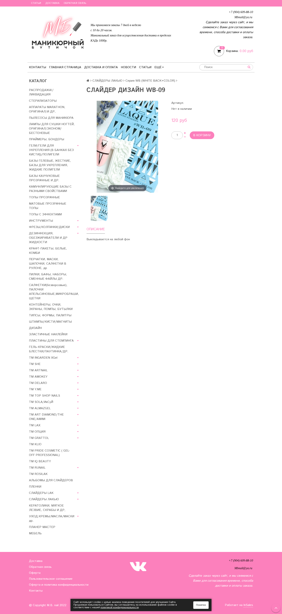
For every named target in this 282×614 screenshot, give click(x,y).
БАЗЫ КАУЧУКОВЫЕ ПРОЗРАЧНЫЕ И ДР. (44, 178)
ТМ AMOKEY (38, 377)
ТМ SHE (34, 364)
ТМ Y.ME (35, 389)
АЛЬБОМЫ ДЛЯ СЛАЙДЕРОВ (51, 480)
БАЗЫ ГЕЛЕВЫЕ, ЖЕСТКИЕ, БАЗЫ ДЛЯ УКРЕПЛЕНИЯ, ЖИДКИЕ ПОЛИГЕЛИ (50, 165)
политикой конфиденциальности (120, 607)
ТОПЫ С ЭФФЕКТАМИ (45, 214)
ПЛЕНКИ (35, 486)
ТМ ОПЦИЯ (37, 432)
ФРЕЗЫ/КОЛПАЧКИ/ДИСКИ (49, 227)
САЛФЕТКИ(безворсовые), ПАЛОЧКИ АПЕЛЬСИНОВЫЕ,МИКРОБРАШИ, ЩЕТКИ (54, 292)
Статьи (36, 3)
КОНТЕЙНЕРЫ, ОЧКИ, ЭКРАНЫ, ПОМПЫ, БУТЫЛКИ (51, 306)
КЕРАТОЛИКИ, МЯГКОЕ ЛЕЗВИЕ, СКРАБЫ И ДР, (47, 507)
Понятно (201, 605)
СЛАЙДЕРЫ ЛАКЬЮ (107, 81)
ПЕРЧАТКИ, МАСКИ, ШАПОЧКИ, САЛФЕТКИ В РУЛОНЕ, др (47, 263)
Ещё (158, 67)
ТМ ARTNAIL (38, 370)
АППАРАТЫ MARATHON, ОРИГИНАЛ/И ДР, (47, 109)
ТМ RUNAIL (37, 468)
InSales (248, 605)
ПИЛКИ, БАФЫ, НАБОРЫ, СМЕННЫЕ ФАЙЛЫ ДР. (48, 276)
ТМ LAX (34, 425)
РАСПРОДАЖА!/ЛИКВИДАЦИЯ (41, 92)
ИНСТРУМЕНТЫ (41, 221)
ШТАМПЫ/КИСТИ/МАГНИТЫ (50, 322)
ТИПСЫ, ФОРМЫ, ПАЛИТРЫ (50, 315)
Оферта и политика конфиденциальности (58, 585)
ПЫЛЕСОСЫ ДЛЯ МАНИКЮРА (51, 118)
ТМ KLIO (35, 444)
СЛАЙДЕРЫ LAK (41, 493)
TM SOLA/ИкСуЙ (41, 402)
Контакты (37, 67)
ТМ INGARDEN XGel (43, 358)
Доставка (52, 3)
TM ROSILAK (38, 474)
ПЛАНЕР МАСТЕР (42, 527)
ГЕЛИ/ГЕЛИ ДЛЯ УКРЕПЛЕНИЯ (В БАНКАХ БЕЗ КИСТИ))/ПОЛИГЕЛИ (51, 150)
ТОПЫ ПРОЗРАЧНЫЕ (44, 197)
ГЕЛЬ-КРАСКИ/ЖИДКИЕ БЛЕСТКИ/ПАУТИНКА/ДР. (48, 349)
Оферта (34, 573)
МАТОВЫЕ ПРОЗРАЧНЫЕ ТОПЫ (47, 206)
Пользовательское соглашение (51, 579)
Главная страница (65, 67)
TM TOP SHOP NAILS (44, 395)
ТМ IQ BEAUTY (40, 461)
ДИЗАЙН (35, 328)
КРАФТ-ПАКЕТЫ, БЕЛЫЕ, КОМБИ (48, 250)
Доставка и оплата (101, 67)
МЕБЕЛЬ (35, 533)
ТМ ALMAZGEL (40, 408)
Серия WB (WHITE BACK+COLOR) (150, 81)
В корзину (202, 135)
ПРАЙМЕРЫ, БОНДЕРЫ (46, 139)
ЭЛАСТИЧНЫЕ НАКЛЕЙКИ (48, 334)
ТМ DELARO (38, 383)
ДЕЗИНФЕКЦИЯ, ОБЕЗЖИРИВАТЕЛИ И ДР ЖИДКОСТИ (48, 237)
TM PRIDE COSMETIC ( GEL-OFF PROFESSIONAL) (49, 452)
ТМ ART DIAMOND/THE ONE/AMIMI (46, 416)
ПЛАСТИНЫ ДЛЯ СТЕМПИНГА (51, 341)
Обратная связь (75, 3)
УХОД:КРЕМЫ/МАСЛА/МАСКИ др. (51, 518)
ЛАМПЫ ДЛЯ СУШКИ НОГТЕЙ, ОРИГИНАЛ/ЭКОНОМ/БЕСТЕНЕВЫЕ (52, 128)
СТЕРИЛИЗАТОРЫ (43, 101)
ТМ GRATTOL (39, 438)
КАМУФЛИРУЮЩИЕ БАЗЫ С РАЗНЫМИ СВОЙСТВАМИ (50, 188)
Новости (128, 67)
